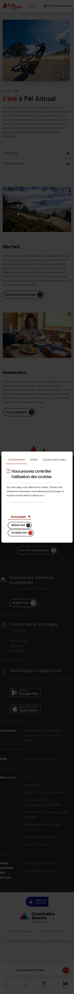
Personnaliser (18, 516)
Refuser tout (18, 525)
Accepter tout (19, 532)
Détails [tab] (34, 459)
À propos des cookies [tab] (54, 459)
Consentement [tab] (16, 459)
